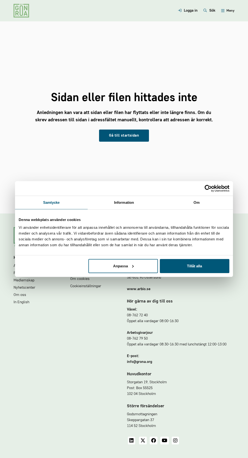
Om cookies (80, 279)
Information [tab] (124, 202)
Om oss (20, 295)
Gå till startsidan (124, 136)
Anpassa (120, 266)
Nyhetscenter (24, 288)
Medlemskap (24, 280)
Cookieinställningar (85, 286)
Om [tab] (197, 202)
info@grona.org (139, 362)
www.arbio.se (138, 289)
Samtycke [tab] (51, 202)
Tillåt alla (194, 266)
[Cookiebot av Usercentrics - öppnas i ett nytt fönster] (208, 188)
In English (21, 302)
